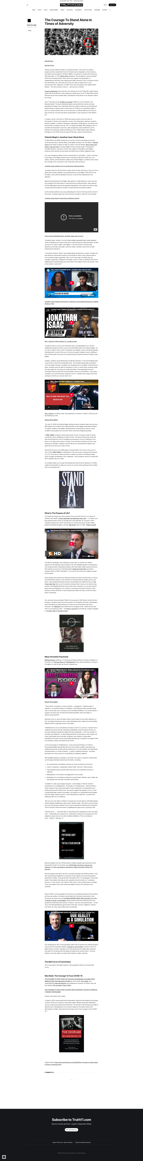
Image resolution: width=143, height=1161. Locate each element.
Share (29, 30)
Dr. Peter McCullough (59, 983)
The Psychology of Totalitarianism (64, 662)
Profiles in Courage (66, 102)
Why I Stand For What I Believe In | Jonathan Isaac (61, 341)
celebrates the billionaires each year (72, 518)
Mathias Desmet (50, 660)
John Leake (84, 981)
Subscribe (112, 5)
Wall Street (72, 525)
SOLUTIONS (70, 10)
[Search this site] (27, 5)
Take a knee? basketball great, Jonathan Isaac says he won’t (64, 236)
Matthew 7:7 (58, 606)
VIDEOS (62, 10)
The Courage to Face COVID (62, 985)
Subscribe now (73, 1130)
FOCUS (45, 10)
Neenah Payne (49, 65)
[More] (110, 10)
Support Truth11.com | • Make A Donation (62, 1142)
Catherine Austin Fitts (79, 569)
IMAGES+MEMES (54, 10)
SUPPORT (104, 10)
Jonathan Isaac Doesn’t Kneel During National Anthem (62, 198)
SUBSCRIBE (97, 10)
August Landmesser (51, 91)
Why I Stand (48, 413)
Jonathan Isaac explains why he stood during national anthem (64, 166)
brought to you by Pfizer (75, 947)
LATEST (39, 10)
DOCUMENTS (78, 10)
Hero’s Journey (72, 608)
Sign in (105, 4)
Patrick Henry (64, 76)
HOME (33, 10)
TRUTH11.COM (31, 25)
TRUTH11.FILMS (88, 10)
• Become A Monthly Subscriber (83, 1142)
